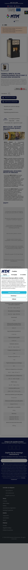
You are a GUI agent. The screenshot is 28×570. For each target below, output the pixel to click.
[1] (25, 460)
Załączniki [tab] (11, 120)
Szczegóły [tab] (14, 274)
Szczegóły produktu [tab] (14, 118)
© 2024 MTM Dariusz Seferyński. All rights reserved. (14, 538)
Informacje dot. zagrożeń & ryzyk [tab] (13, 122)
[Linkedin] (18, 447)
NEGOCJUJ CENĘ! (8, 97)
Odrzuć (14, 299)
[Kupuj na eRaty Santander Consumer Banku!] (20, 88)
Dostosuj (13, 295)
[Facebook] (10, 447)
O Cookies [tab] (23, 274)
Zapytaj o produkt (10, 102)
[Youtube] (14, 447)
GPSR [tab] (17, 120)
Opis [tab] (5, 118)
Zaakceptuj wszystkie (14, 292)
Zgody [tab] (5, 274)
